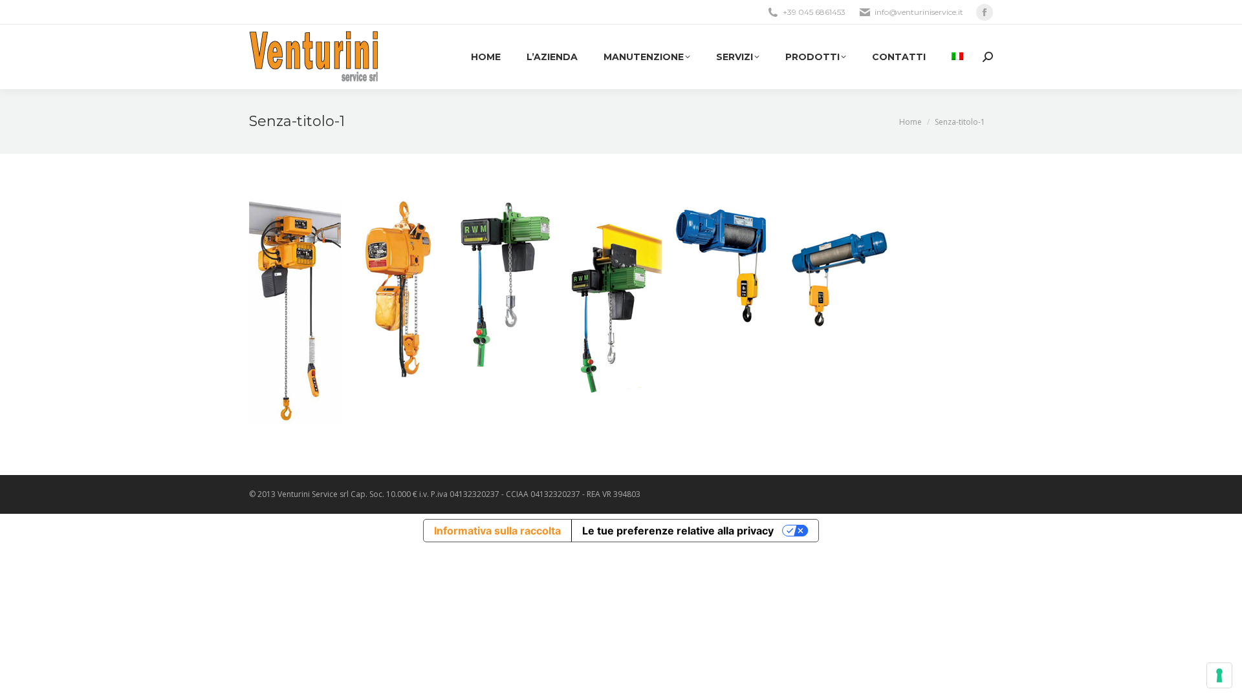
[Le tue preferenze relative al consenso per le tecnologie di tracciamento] (1219, 675)
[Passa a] (957, 57)
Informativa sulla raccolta (497, 530)
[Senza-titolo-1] (621, 311)
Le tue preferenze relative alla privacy (678, 530)
